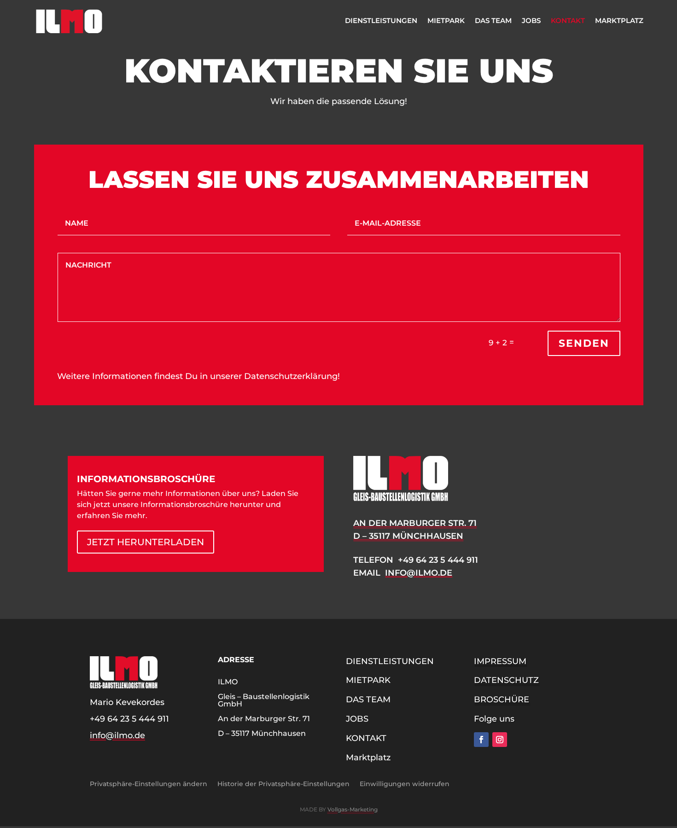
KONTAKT (568, 20)
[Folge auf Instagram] (499, 739)
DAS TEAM (493, 20)
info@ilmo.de (418, 573)
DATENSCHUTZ (506, 680)
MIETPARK (446, 20)
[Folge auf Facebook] (481, 739)
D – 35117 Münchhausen (408, 536)
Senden (584, 343)
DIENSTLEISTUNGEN (381, 20)
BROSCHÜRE (501, 699)
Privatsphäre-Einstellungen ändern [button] (148, 783)
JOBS (531, 20)
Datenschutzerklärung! (292, 376)
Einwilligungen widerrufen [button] (404, 783)
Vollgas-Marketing (352, 809)
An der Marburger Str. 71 (415, 523)
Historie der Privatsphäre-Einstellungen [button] (283, 783)
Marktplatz (619, 20)
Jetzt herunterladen (145, 542)
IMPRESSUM (500, 661)
